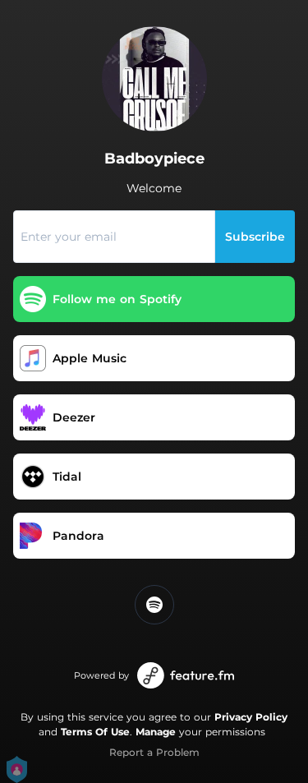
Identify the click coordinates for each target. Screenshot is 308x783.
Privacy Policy (250, 717)
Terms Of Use (95, 731)
